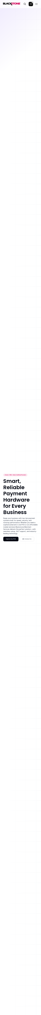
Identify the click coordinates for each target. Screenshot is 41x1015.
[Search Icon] (25, 4)
